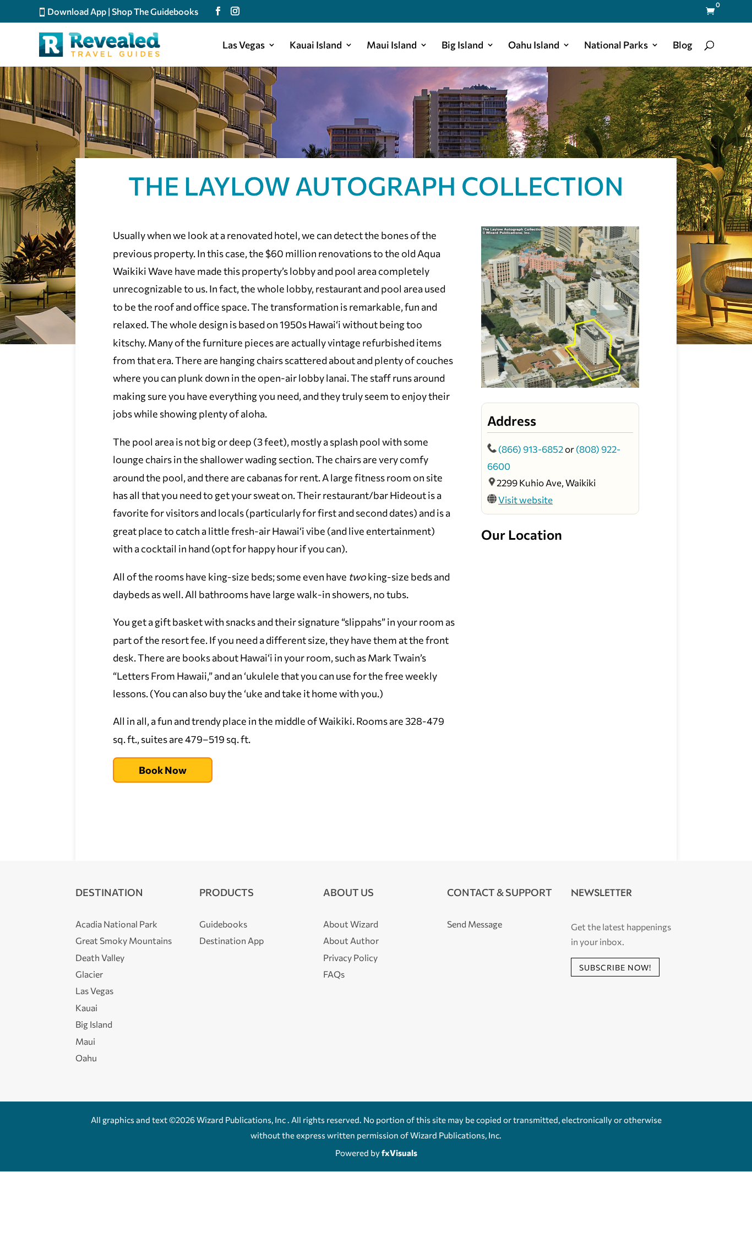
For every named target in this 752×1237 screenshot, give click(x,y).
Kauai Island (316, 46)
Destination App (231, 940)
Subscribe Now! (615, 967)
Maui (85, 1041)
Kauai (86, 1007)
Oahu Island (533, 46)
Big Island (462, 46)
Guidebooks (223, 924)
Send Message (474, 924)
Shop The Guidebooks (155, 11)
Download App (76, 11)
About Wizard (350, 924)
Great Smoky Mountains (123, 940)
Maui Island (392, 46)
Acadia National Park (116, 924)
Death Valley (99, 957)
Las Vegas (243, 46)
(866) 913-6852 (531, 449)
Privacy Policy (350, 957)
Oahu (86, 1057)
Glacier (89, 974)
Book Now (163, 770)
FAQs (334, 974)
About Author (351, 940)
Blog (683, 46)
